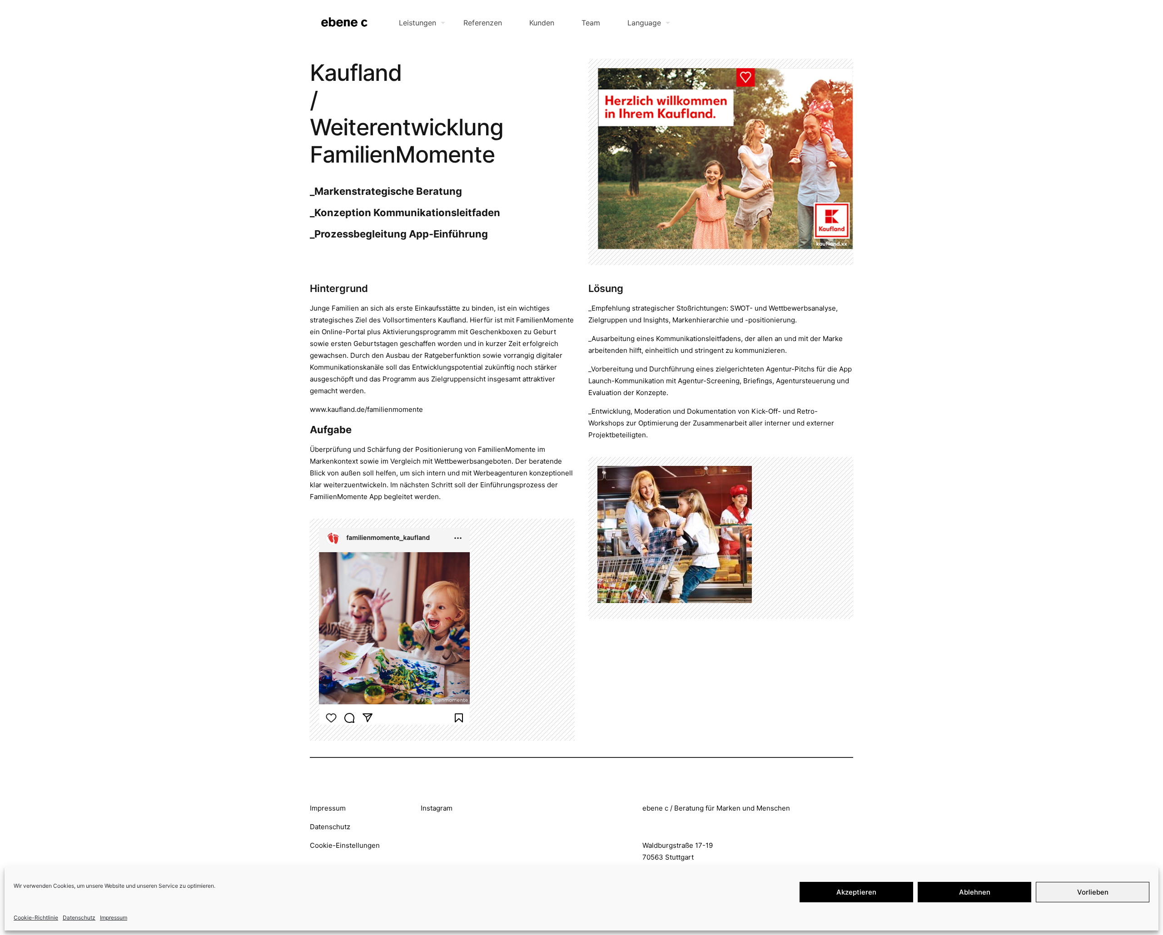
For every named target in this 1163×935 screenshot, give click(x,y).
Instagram (436, 808)
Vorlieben (1092, 892)
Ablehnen (974, 892)
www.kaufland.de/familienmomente (366, 409)
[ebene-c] (345, 22)
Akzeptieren (856, 892)
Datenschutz (79, 917)
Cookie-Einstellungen (345, 845)
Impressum (113, 917)
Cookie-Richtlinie (36, 917)
